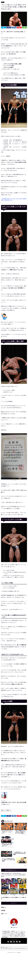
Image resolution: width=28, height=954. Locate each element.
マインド (5, 913)
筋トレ (3, 2)
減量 (4, 910)
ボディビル (4, 810)
